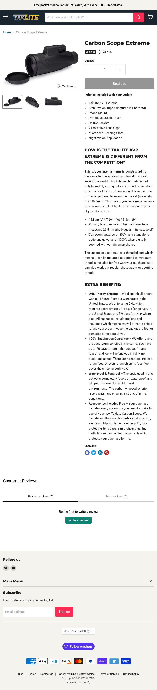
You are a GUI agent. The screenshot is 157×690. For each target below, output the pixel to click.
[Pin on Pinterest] (106, 452)
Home (7, 32)
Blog (20, 673)
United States (76, 631)
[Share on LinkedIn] (100, 452)
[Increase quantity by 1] (120, 69)
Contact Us (46, 673)
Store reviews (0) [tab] (116, 496)
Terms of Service (109, 673)
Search (32, 673)
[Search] (138, 17)
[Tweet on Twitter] (93, 452)
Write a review (78, 520)
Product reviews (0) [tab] (40, 496)
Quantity (89, 60)
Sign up (64, 611)
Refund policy (131, 673)
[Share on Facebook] (87, 452)
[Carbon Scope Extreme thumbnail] (12, 101)
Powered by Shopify (78, 682)
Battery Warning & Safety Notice (76, 673)
